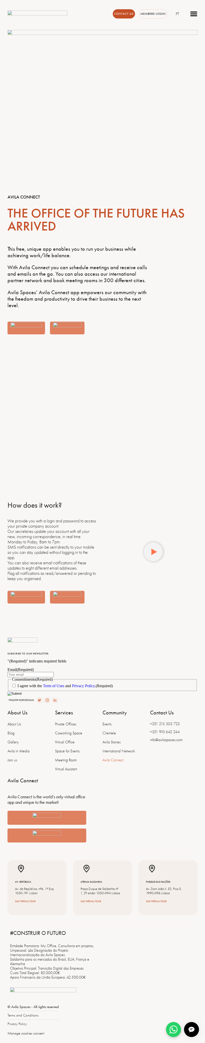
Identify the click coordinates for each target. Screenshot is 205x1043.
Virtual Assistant (66, 769)
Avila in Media (19, 751)
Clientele (109, 733)
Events (107, 724)
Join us (12, 760)
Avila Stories (111, 742)
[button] (153, 552)
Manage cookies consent (26, 1033)
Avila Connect (113, 760)
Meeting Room (66, 760)
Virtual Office (64, 742)
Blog (11, 733)
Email (21, 669)
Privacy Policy (83, 686)
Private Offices (65, 724)
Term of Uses (53, 686)
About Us (14, 724)
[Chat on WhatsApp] (173, 1029)
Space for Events (67, 751)
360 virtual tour (25, 901)
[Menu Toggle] (194, 13)
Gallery (13, 742)
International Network (118, 751)
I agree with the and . (65, 686)
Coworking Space (68, 733)
